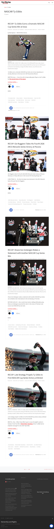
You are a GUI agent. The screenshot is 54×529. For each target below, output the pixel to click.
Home (5, 7)
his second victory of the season (18, 79)
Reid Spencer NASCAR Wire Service (23, 334)
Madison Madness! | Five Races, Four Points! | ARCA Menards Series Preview (11, 495)
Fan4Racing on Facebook (42, 479)
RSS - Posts (8, 481)
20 (29, 469)
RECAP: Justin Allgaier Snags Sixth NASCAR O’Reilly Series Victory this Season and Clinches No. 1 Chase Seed (26, 491)
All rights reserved (4, 526)
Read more (23, 477)
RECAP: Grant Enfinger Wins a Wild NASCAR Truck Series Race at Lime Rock (27, 497)
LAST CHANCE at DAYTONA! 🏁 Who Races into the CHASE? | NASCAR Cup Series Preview (11, 490)
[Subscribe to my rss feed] (52, 518)
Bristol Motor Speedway (27, 424)
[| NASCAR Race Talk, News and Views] (6, 2)
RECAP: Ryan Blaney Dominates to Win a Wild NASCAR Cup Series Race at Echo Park (26, 485)
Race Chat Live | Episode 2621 (11, 504)
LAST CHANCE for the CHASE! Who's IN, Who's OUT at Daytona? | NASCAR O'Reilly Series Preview (10, 500)
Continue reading (13, 82)
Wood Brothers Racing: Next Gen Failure (26, 506)
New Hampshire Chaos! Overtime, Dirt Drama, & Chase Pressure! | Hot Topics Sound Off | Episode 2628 (11, 508)
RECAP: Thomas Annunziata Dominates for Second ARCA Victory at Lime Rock (26, 502)
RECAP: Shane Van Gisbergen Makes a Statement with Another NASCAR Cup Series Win (26, 253)
